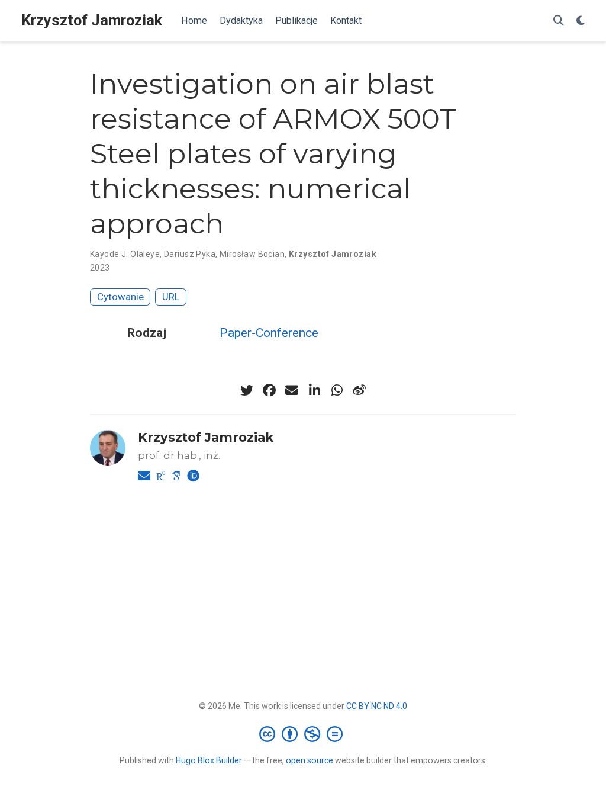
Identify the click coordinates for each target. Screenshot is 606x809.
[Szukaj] (558, 21)
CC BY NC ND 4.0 (376, 706)
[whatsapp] (337, 390)
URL (171, 297)
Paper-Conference (269, 333)
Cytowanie (120, 297)
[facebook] (269, 390)
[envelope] (292, 390)
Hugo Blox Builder (209, 760)
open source (309, 760)
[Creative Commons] (303, 733)
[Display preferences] (580, 21)
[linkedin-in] (314, 390)
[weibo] (359, 390)
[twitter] (247, 390)
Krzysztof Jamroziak (91, 20)
